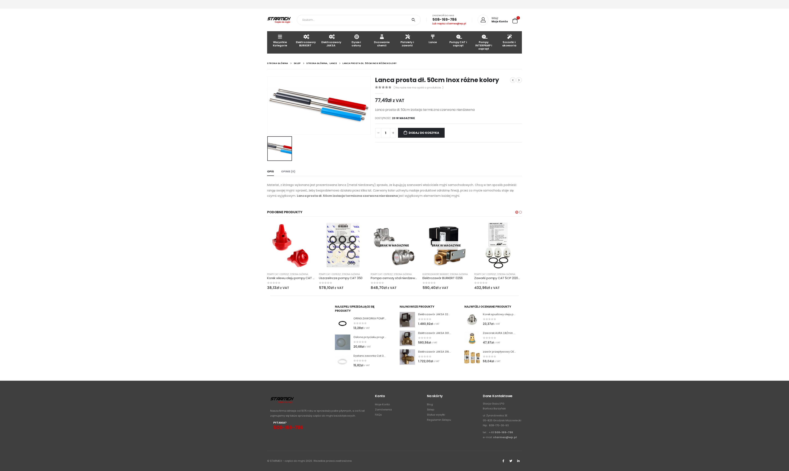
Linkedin (518, 461)
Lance (433, 42)
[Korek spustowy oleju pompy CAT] (472, 319)
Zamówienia (383, 409)
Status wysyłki (436, 415)
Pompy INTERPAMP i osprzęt (483, 45)
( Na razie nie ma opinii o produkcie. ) (418, 87)
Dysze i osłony (356, 43)
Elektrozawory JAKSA (331, 43)
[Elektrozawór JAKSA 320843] (407, 319)
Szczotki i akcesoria (509, 43)
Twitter (511, 461)
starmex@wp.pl (505, 437)
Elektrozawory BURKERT (306, 43)
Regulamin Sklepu (439, 420)
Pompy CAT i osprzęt (458, 43)
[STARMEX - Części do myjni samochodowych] (279, 20)
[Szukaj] (414, 20)
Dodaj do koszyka (424, 133)
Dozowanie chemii (382, 43)
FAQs (378, 415)
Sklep (430, 409)
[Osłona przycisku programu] (342, 342)
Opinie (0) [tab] (288, 171)
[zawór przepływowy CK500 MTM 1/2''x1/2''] (472, 357)
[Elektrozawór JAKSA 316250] (407, 357)
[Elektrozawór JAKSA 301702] (407, 338)
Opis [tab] (270, 171)
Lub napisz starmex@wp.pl (449, 23)
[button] (517, 212)
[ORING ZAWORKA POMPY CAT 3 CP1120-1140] (342, 323)
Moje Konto (382, 404)
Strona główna (299, 274)
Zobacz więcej (411, 228)
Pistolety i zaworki (407, 43)
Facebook (503, 461)
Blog (430, 404)
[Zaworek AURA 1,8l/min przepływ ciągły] (472, 338)
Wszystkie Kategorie (280, 43)
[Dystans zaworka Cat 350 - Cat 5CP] (342, 361)
